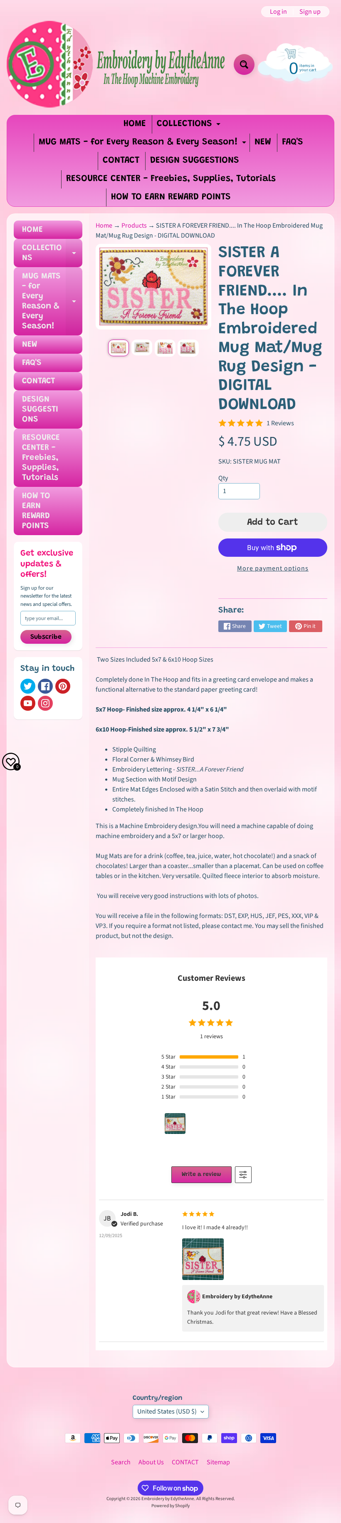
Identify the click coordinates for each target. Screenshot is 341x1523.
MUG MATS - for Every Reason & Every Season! (143, 144)
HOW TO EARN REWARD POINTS (171, 197)
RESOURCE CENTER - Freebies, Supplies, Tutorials (171, 179)
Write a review (201, 1175)
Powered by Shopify (170, 1506)
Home (104, 225)
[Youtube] (27, 703)
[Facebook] (45, 686)
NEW (263, 142)
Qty (223, 478)
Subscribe (46, 637)
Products (134, 225)
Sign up (310, 11)
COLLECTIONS (189, 126)
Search (121, 1462)
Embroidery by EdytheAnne (167, 1499)
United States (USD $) (167, 1411)
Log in (278, 11)
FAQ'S (292, 142)
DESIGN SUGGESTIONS (194, 160)
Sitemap (218, 1462)
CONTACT (121, 160)
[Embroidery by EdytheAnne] (117, 64)
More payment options (273, 568)
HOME (135, 124)
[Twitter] (27, 686)
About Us (151, 1462)
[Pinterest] (62, 686)
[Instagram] (45, 703)
